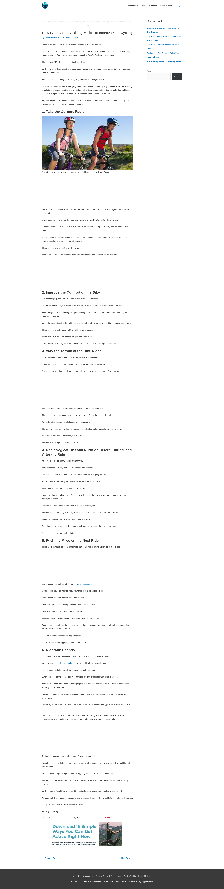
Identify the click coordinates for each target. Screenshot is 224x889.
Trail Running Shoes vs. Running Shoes (164, 62)
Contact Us (88, 876)
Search (150, 71)
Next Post (127, 858)
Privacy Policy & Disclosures (108, 876)
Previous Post (49, 858)
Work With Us (130, 876)
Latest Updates (145, 876)
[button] (178, 5)
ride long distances (84, 584)
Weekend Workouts (136, 5)
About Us (77, 876)
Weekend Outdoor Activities (161, 5)
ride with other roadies (63, 663)
